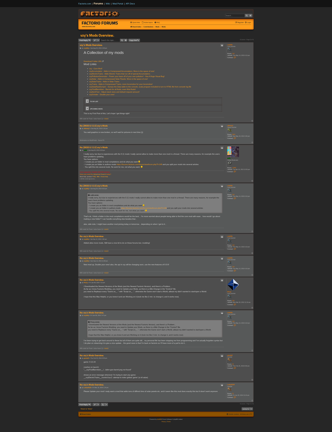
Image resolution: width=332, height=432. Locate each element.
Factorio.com (84, 3)
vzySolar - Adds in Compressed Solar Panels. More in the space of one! (118, 79)
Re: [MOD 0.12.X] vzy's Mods (94, 125)
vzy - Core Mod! (95, 69)
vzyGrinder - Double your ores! (102, 94)
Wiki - (98, 176)
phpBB (159, 419)
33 (233, 364)
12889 (234, 167)
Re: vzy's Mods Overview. (92, 236)
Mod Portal (118, 3)
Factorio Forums (100, 23)
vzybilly (230, 44)
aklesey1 (230, 125)
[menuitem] (147, 22)
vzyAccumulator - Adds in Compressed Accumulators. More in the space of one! (121, 71)
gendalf (230, 355)
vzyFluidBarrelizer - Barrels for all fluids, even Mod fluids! (112, 89)
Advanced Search (99, 174)
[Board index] (100, 13)
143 (233, 53)
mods (106, 119)
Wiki (108, 3)
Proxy (229, 292)
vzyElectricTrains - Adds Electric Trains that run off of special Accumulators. (120, 74)
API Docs (130, 3)
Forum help (104, 176)
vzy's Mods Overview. (97, 35)
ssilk (228, 158)
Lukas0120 (231, 384)
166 (233, 300)
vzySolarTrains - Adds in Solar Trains (104, 81)
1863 (233, 134)
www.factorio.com (88, 26)
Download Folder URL (93, 61)
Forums (98, 3)
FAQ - (94, 176)
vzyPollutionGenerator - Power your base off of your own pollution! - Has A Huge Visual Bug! (127, 76)
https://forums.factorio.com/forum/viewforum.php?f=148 (139, 164)
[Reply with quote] (222, 45)
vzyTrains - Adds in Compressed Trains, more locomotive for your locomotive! (121, 84)
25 (233, 393)
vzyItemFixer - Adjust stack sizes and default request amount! (114, 92)
